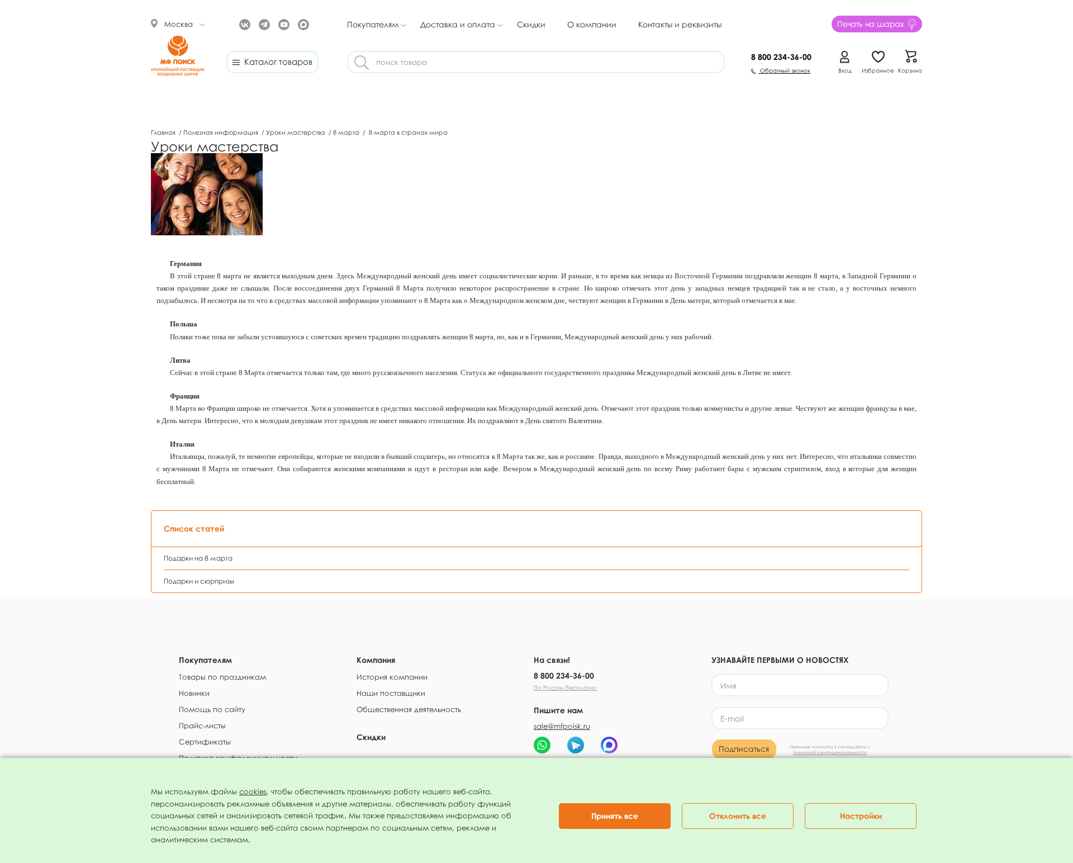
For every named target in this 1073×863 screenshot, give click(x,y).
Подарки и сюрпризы (199, 581)
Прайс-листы (202, 725)
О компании (591, 24)
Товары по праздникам (222, 676)
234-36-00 (781, 56)
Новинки (194, 693)
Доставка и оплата (457, 25)
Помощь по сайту (212, 709)
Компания (376, 660)
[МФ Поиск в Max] (302, 24)
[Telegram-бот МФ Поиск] (575, 745)
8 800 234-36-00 (564, 675)
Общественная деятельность (409, 709)
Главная (164, 132)
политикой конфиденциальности (830, 752)
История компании (392, 676)
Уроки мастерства (296, 132)
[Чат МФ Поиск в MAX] (609, 745)
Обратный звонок (784, 70)
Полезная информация (221, 132)
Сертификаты (205, 741)
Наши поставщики (391, 693)
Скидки (531, 24)
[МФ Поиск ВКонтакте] (243, 24)
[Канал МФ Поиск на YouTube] (282, 24)
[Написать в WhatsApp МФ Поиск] (542, 745)
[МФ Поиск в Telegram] (263, 24)
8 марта (347, 132)
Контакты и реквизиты (679, 24)
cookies (253, 791)
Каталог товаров (276, 61)
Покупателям (372, 25)
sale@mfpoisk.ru (562, 726)
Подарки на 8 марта (198, 558)
